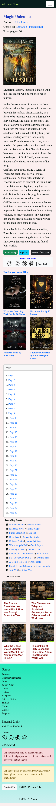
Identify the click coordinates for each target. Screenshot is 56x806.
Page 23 (13, 479)
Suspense (6, 713)
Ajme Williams (34, 541)
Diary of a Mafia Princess (21, 553)
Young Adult (8, 684)
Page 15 (13, 441)
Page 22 (13, 474)
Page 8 (11, 408)
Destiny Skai (43, 557)
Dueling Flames (16, 549)
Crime (5, 688)
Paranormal (36, 27)
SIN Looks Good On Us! (21, 557)
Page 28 (13, 503)
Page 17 (13, 451)
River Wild (14, 536)
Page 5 (11, 394)
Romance (21, 27)
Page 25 (13, 488)
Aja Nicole (35, 561)
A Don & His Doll (18, 561)
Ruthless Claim (16, 541)
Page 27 (13, 498)
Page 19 (13, 460)
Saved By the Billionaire (20, 565)
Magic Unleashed (17, 16)
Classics (5, 709)
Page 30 (13, 512)
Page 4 (11, 389)
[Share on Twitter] (17, 263)
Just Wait (13, 570)
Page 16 (13, 446)
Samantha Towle (31, 536)
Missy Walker (34, 524)
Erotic (4, 681)
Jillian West (26, 570)
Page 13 (13, 432)
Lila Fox (32, 532)
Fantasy (5, 691)
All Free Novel (11, 4)
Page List (24, 252)
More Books (14, 576)
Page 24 (13, 484)
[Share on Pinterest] (24, 263)
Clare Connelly (43, 565)
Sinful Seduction (17, 532)
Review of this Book (40, 252)
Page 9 (11, 413)
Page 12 (13, 427)
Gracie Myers (36, 545)
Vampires (6, 695)
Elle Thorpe (42, 553)
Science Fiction (9, 699)
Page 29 (13, 507)
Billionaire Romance (11, 677)
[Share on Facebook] (9, 263)
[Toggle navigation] (50, 4)
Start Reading (10, 252)
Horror (5, 706)
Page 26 (13, 493)
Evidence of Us (16, 528)
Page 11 (13, 422)
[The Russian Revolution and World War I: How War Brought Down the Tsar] (14, 590)
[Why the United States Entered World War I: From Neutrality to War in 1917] (14, 633)
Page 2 (11, 380)
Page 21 (13, 469)
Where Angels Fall (18, 545)
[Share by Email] (31, 263)
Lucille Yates (34, 549)
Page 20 (13, 465)
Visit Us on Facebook (12, 726)
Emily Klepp (33, 528)
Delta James (20, 22)
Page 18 (13, 455)
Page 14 (13, 436)
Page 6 (11, 398)
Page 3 (11, 384)
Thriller (5, 702)
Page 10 (13, 417)
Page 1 (11, 375)
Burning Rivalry (17, 524)
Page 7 (11, 403)
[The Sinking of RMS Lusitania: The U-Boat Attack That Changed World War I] (42, 633)
